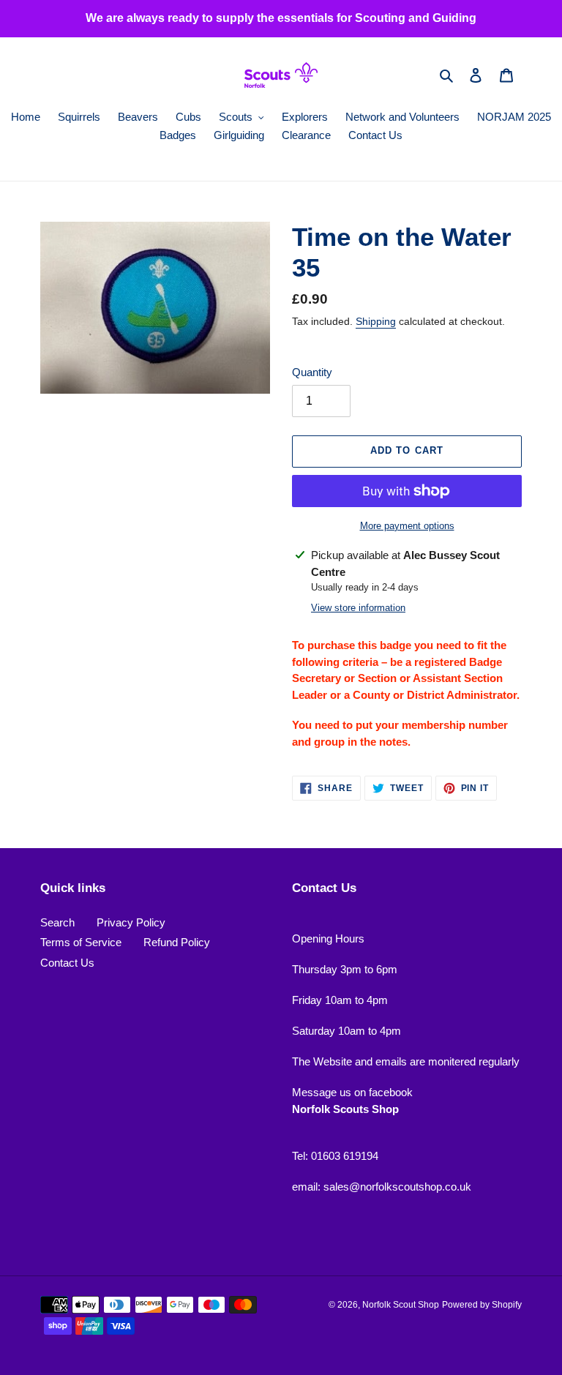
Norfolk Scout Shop (400, 1305)
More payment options (407, 525)
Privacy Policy (131, 922)
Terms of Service (80, 942)
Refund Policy (176, 942)
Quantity (312, 372)
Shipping (376, 321)
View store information (358, 607)
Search (57, 922)
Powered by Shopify (482, 1305)
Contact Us (67, 962)
